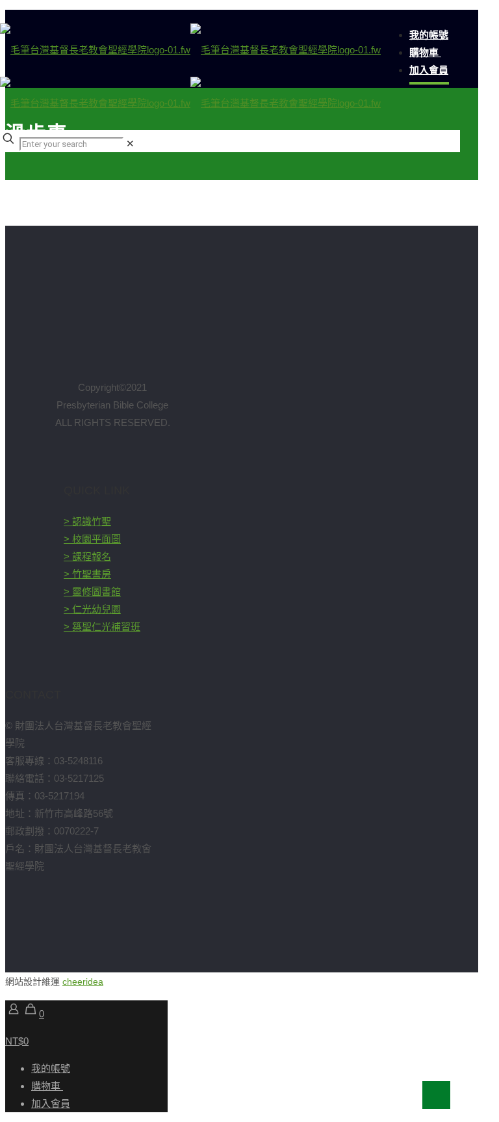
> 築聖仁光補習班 (102, 626)
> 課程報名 (87, 556)
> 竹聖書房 (87, 574)
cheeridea (82, 981)
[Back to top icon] (436, 1095)
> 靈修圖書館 (92, 591)
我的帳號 (50, 1068)
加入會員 (50, 1103)
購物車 (47, 1085)
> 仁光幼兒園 (92, 609)
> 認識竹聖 (87, 521)
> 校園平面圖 (92, 538)
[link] (130, 143)
